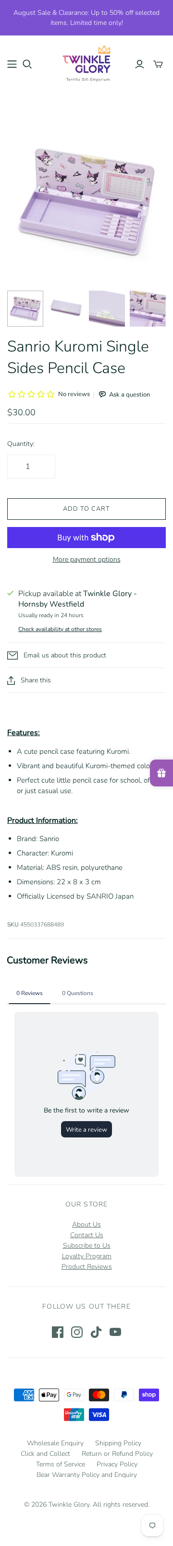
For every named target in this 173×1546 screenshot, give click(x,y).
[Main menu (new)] (12, 64)
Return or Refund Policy (117, 1453)
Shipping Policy (118, 1443)
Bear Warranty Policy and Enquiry (87, 1474)
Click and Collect (45, 1453)
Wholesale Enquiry (55, 1443)
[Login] (140, 64)
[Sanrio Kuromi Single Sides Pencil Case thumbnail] (25, 309)
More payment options (87, 559)
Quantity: (21, 443)
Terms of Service (60, 1464)
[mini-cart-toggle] (158, 64)
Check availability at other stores (60, 629)
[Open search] (27, 64)
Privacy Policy (117, 1464)
